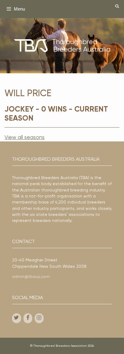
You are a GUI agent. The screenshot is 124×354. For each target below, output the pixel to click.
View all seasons (25, 137)
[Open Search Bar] (117, 7)
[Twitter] (16, 318)
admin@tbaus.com (31, 277)
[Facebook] (28, 318)
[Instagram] (39, 318)
